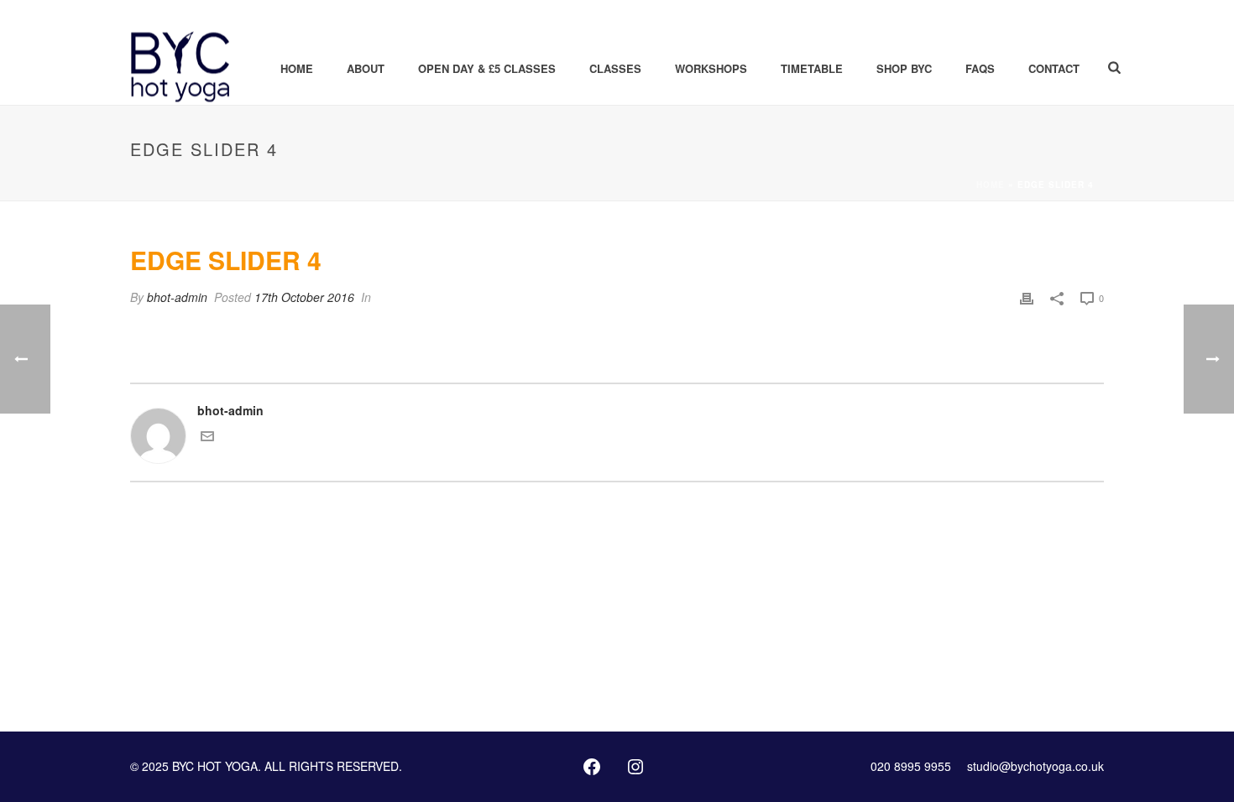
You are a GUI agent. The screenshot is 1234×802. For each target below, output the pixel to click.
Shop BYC (904, 68)
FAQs (980, 68)
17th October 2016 (304, 297)
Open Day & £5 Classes (487, 68)
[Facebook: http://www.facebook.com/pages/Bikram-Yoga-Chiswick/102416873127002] (592, 767)
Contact (1054, 68)
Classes (615, 68)
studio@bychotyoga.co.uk (1035, 766)
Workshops (711, 68)
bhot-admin (177, 297)
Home (296, 68)
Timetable (812, 68)
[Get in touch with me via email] (207, 438)
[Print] (1026, 297)
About (365, 68)
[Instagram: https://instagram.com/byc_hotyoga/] (635, 767)
